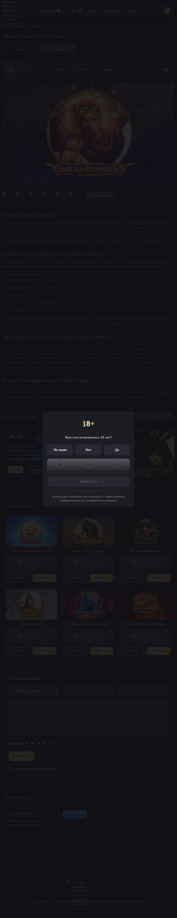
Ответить (88, 481)
